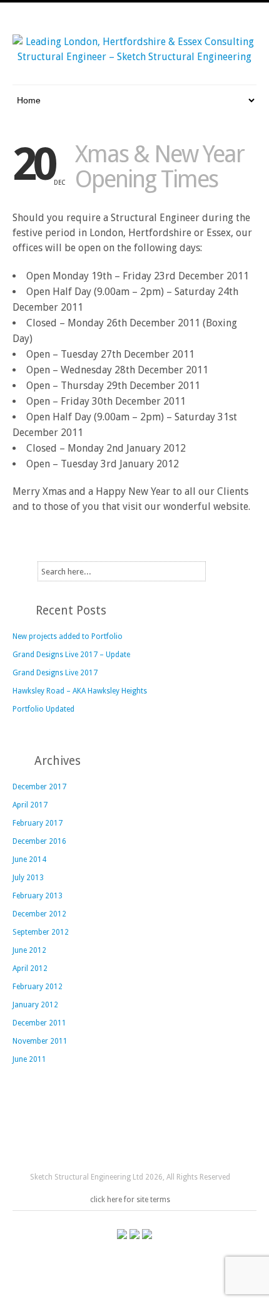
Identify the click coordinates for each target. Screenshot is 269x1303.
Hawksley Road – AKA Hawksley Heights (80, 691)
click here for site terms (130, 1199)
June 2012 (29, 950)
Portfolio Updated (43, 709)
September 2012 (41, 932)
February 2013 (38, 895)
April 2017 (30, 805)
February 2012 (38, 986)
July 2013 (28, 877)
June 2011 (29, 1059)
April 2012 (30, 968)
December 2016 (39, 841)
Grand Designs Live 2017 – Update (71, 654)
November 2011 (40, 1041)
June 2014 (29, 859)
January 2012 (35, 1004)
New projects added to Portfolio (68, 636)
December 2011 (39, 1023)
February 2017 (38, 823)
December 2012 (39, 914)
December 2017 (39, 786)
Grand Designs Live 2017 (55, 672)
